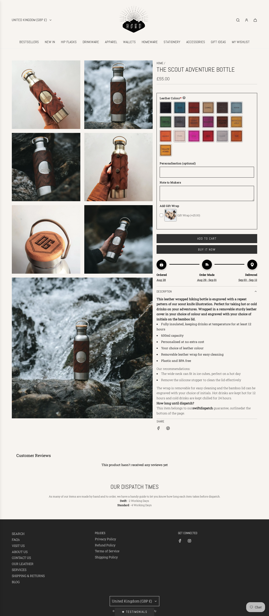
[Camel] (208, 108)
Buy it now (207, 249)
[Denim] (236, 108)
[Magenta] (208, 122)
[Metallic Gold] (236, 122)
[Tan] (236, 136)
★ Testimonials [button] (134, 612)
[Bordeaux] (194, 108)
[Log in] (246, 20)
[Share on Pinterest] (168, 429)
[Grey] (180, 122)
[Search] (238, 20)
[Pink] (194, 136)
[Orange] (166, 136)
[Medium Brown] (222, 122)
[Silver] (222, 136)
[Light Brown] (194, 122)
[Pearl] (180, 136)
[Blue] (180, 108)
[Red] (208, 136)
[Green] (166, 122)
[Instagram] (189, 540)
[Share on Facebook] (158, 429)
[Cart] (255, 20)
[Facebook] (180, 540)
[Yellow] (166, 150)
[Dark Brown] (222, 108)
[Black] (166, 108)
